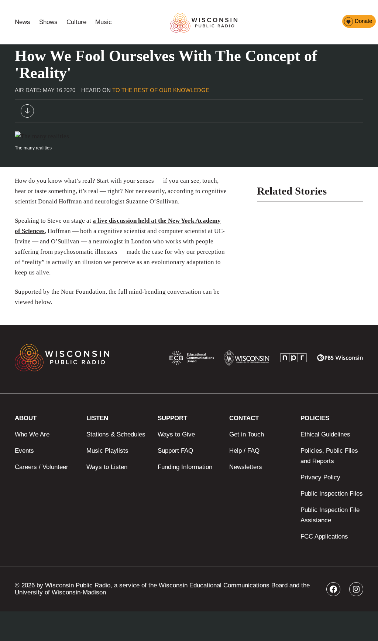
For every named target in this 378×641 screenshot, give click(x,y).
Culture (76, 22)
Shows (48, 22)
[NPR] (293, 359)
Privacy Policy (320, 477)
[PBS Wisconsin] (340, 359)
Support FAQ (175, 450)
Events (24, 450)
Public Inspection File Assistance (330, 515)
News (22, 22)
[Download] (27, 113)
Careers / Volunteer (41, 466)
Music (103, 22)
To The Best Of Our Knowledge (160, 90)
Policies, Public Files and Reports (329, 456)
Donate (363, 21)
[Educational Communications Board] (192, 359)
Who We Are (32, 434)
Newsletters (245, 466)
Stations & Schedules (115, 434)
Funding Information (185, 466)
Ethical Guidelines (325, 434)
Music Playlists (107, 450)
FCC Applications (324, 536)
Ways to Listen (106, 466)
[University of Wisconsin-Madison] (247, 360)
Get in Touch (246, 434)
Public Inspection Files (331, 493)
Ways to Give (176, 434)
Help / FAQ (244, 450)
